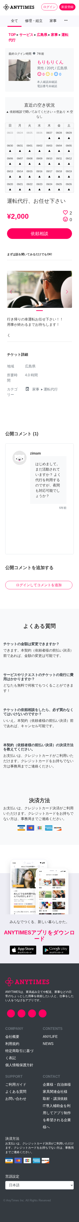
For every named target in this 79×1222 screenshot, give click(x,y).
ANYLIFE (50, 1037)
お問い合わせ (15, 1099)
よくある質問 (15, 1091)
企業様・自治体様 (57, 1084)
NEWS (48, 1044)
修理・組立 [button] (34, 21)
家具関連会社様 (55, 1091)
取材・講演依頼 (55, 1099)
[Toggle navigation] (6, 15)
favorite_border (65, 212)
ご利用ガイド (15, 1084)
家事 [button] (53, 21)
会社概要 (12, 1037)
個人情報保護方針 (19, 1065)
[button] (12, 292)
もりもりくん (50, 62)
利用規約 (12, 1044)
